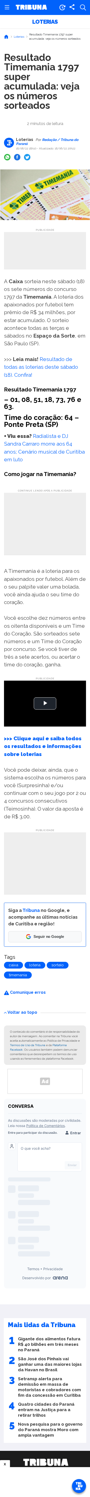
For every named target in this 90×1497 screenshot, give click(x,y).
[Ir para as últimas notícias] (62, 7)
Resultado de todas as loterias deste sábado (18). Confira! (41, 367)
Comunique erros (27, 992)
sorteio (58, 965)
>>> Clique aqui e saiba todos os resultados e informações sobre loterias (43, 746)
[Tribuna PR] (46, 1462)
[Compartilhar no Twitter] (27, 157)
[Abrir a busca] (83, 7)
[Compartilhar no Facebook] (17, 157)
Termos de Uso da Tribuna (27, 1045)
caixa (13, 965)
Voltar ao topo (22, 1012)
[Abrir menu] (7, 7)
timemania (18, 975)
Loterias (45, 21)
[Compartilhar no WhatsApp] (7, 157)
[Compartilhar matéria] (72, 7)
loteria (34, 965)
